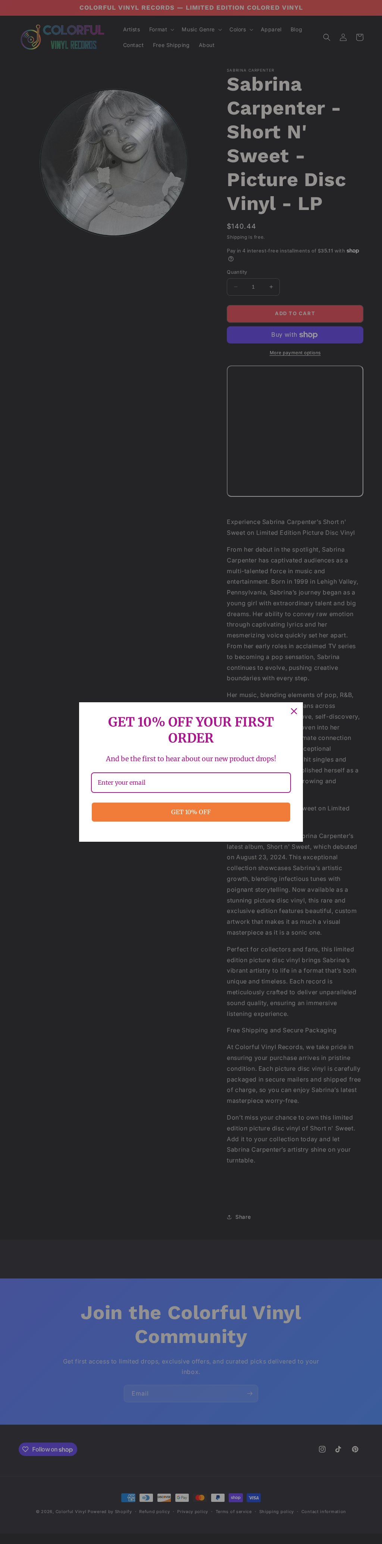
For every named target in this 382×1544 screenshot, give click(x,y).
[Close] (294, 711)
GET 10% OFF (191, 812)
